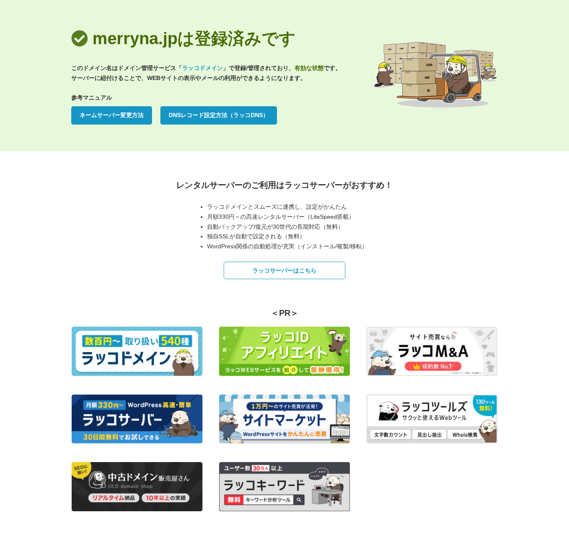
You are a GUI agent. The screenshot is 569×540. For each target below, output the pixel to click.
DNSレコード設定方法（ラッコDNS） (219, 115)
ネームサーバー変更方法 (112, 115)
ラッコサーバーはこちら (284, 270)
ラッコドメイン (202, 68)
